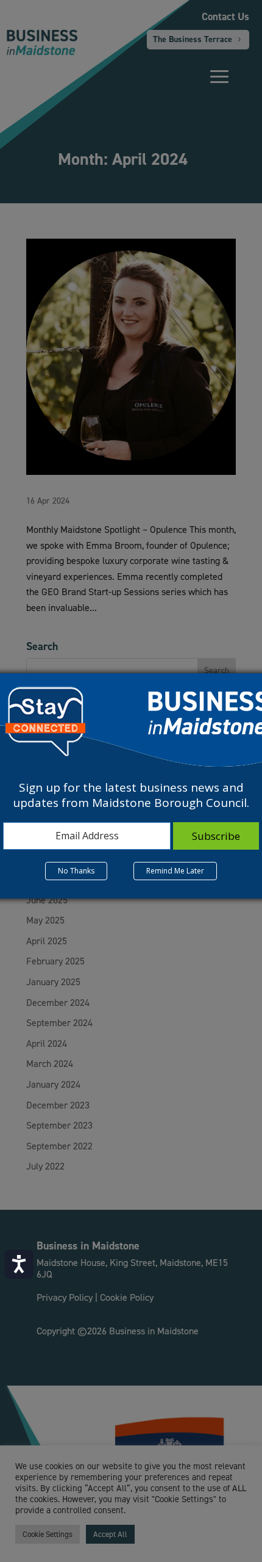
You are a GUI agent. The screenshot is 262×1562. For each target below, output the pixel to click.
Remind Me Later (175, 871)
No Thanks (76, 871)
